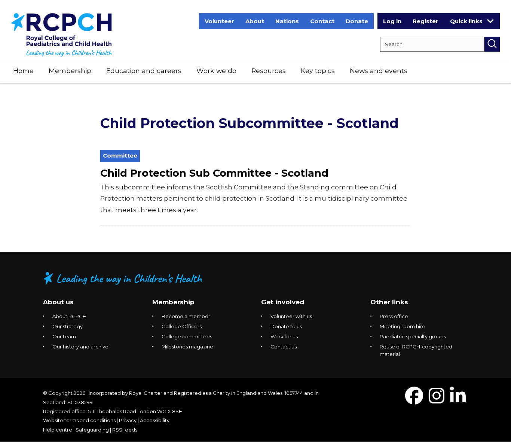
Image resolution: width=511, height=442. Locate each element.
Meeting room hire (402, 326)
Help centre (57, 430)
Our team (64, 336)
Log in (392, 21)
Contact (322, 21)
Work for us (284, 336)
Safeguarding (92, 430)
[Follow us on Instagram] (436, 400)
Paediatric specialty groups (413, 336)
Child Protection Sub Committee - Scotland (214, 173)
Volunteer (219, 21)
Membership (70, 70)
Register (425, 21)
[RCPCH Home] (61, 34)
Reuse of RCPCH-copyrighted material (416, 350)
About (254, 21)
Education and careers (143, 70)
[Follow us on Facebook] (414, 400)
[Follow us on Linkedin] (458, 400)
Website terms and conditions (79, 420)
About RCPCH (69, 316)
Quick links (466, 21)
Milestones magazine (187, 347)
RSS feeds (124, 430)
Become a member (186, 316)
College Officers (182, 326)
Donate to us (286, 326)
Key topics (318, 70)
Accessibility (154, 420)
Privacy (128, 420)
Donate (357, 21)
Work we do (216, 70)
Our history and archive (80, 347)
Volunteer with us (291, 316)
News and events (378, 70)
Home (23, 70)
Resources (268, 70)
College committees (187, 336)
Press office (394, 316)
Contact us (283, 347)
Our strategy (67, 326)
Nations (287, 21)
